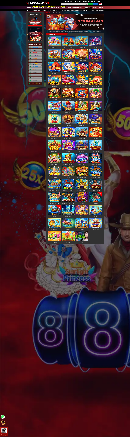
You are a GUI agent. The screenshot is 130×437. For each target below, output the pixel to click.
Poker (63, 7)
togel (69, 7)
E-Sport (41, 7)
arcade (58, 7)
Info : (28, 10)
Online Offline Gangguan (35, 83)
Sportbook (35, 7)
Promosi (101, 7)
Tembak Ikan (88, 7)
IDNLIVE (53, 7)
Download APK (69, 1)
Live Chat (78, 1)
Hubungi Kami (87, 1)
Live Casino (75, 7)
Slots (47, 7)
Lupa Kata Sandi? (96, 1)
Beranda (29, 7)
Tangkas (82, 7)
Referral (95, 7)
